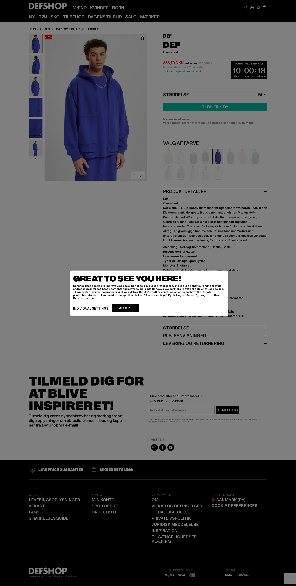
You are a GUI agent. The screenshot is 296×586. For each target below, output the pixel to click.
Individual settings (90, 308)
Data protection (83, 298)
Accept (125, 308)
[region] (149, 293)
